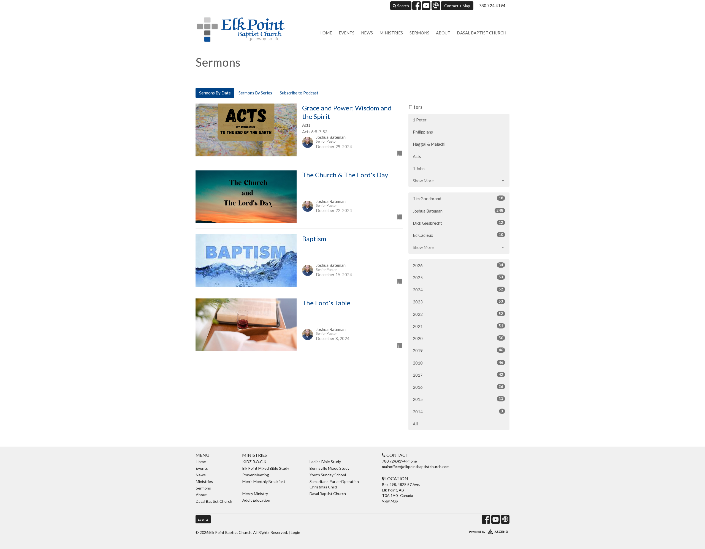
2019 (458, 350)
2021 (458, 326)
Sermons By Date (215, 92)
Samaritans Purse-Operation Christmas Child (334, 484)
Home (325, 32)
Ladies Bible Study (325, 461)
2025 (458, 277)
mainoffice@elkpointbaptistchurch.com (415, 466)
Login (295, 532)
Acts (417, 156)
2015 (458, 399)
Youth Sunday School (328, 474)
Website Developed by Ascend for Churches (472, 530)
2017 (458, 374)
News (367, 32)
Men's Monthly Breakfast (263, 481)
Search (402, 5)
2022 (458, 314)
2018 (458, 362)
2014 (458, 411)
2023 (458, 301)
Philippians (423, 131)
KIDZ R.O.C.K (254, 461)
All (415, 423)
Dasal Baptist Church (481, 32)
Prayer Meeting (255, 474)
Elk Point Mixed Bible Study (265, 468)
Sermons (419, 32)
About (443, 32)
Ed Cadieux (458, 235)
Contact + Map (457, 5)
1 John (419, 168)
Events (346, 32)
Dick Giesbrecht (458, 222)
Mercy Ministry (255, 493)
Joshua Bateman (458, 210)
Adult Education (256, 500)
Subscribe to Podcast (299, 92)
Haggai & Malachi (429, 144)
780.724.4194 (492, 5)
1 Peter (420, 119)
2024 (458, 289)
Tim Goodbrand (458, 198)
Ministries (391, 32)
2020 (458, 338)
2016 (458, 387)
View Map (390, 501)
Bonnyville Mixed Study (329, 468)
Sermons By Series (255, 92)
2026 (458, 265)
